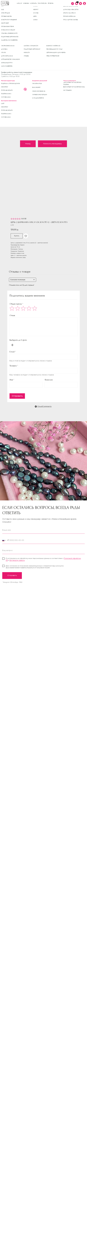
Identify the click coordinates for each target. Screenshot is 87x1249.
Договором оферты (17, 560)
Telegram (6, 582)
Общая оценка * (16, 304)
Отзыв (12, 315)
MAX (20, 582)
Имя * (12, 380)
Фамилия (49, 380)
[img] (84, 3)
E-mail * (13, 352)
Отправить (17, 396)
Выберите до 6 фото (18, 340)
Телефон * (14, 366)
